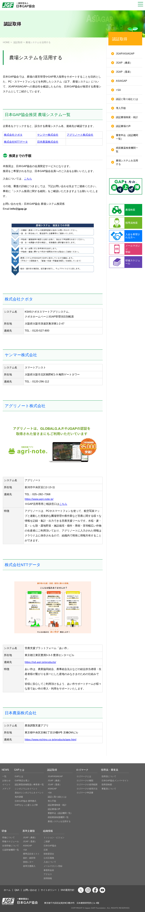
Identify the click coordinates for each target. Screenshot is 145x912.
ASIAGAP (121, 81)
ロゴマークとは (84, 776)
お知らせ (6, 780)
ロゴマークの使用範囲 (87, 784)
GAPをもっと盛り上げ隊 (26, 805)
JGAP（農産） (124, 62)
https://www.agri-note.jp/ (39, 498)
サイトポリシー (49, 890)
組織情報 (48, 831)
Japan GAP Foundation (95, 908)
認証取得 (17, 42)
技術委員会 (49, 854)
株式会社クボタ (13, 134)
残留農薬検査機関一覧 (127, 150)
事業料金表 (49, 870)
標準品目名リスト (31, 854)
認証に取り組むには (127, 99)
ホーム (7, 890)
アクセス (48, 874)
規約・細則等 (29, 858)
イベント (6, 784)
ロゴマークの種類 (85, 780)
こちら (28, 178)
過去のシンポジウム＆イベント (29, 792)
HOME (6, 42)
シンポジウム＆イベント (26, 788)
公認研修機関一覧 (10, 850)
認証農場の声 (123, 126)
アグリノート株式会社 (80, 134)
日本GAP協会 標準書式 (25, 801)
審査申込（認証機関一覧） (127, 137)
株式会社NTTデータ (16, 141)
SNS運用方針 (67, 890)
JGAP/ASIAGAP (125, 53)
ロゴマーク (82, 770)
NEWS (5, 770)
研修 (4, 831)
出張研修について (10, 845)
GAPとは (19, 770)
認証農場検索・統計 (127, 117)
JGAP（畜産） (124, 72)
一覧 (4, 776)
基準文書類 (28, 831)
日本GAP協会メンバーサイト (115, 780)
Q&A (17, 890)
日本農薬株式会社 (47, 141)
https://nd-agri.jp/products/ (40, 662)
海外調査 (19, 797)
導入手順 (121, 108)
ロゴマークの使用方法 (87, 788)
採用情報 (48, 878)
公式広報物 (49, 858)
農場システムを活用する (127, 162)
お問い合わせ (30, 890)
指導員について (109, 776)
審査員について (109, 788)
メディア (6, 788)
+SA (118, 90)
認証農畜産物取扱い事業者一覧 (29, 784)
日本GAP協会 (50, 845)
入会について (50, 862)
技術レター (28, 862)
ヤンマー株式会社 (47, 134)
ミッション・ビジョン (54, 837)
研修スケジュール (10, 841)
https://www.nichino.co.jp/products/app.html (50, 739)
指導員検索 (107, 784)
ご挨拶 (47, 841)
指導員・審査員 (109, 770)
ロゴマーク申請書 (85, 792)
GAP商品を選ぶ (22, 780)
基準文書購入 (29, 866)
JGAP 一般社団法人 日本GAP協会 (19, 5)
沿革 (46, 850)
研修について (8, 837)
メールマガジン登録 (53, 866)
